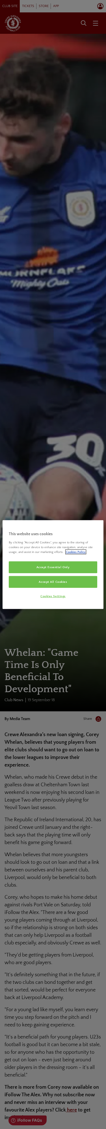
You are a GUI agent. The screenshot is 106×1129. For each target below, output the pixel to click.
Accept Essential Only (53, 567)
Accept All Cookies (53, 581)
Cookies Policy (76, 552)
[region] (53, 564)
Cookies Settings (53, 596)
